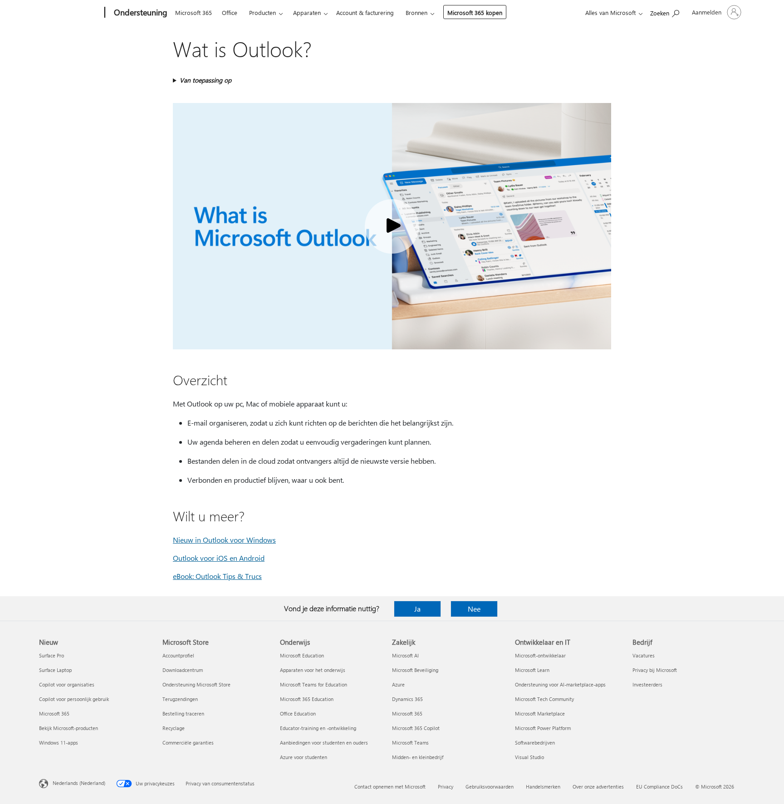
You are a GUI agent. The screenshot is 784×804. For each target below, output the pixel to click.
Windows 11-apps (58, 742)
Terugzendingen (180, 699)
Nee (474, 608)
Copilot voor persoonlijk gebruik (74, 699)
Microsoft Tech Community (544, 699)
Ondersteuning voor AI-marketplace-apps (560, 684)
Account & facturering (365, 12)
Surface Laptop (55, 670)
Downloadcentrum (182, 670)
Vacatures (643, 655)
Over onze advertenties (598, 786)
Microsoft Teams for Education (313, 684)
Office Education (298, 713)
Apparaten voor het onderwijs (312, 670)
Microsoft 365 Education (306, 699)
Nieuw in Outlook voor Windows (224, 539)
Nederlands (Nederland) (79, 782)
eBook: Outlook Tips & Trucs (217, 576)
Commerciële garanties (188, 742)
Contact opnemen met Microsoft (390, 786)
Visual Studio (529, 757)
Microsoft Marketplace (540, 713)
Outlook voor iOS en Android (219, 558)
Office (229, 12)
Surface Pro (51, 655)
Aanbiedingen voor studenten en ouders (324, 742)
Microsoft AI (405, 655)
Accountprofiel (178, 655)
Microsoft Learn (532, 670)
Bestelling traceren (183, 713)
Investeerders (647, 684)
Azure (398, 684)
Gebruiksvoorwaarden (490, 786)
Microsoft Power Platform (543, 728)
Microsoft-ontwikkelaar (540, 655)
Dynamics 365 (407, 699)
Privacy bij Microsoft (654, 670)
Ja (417, 608)
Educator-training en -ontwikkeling (318, 728)
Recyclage (173, 728)
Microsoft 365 (193, 12)
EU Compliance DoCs (659, 786)
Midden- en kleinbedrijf (417, 757)
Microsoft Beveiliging (415, 670)
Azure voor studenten (303, 757)
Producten (262, 12)
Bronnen (416, 12)
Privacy (445, 786)
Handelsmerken (543, 786)
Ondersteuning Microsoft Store (196, 684)
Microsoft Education (302, 655)
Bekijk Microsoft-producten (68, 728)
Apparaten (307, 12)
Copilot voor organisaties (66, 684)
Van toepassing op (205, 80)
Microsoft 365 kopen (474, 12)
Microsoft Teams (410, 742)
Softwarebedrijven (535, 742)
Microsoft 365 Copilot (416, 728)
